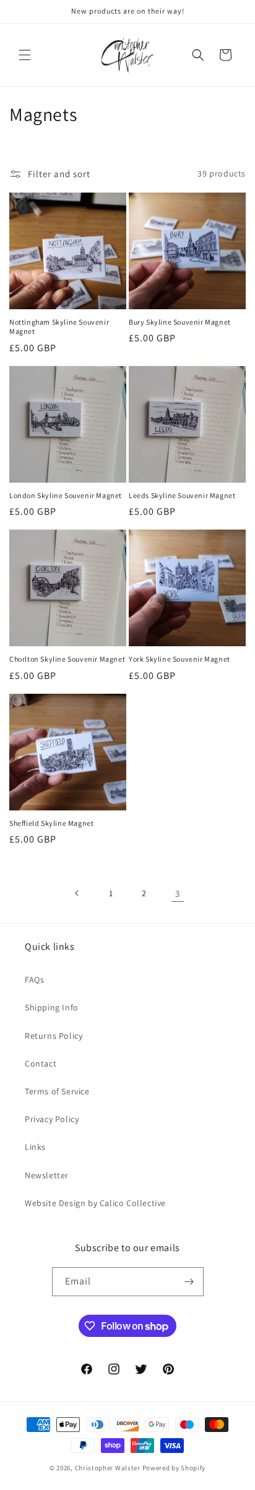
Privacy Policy (52, 1119)
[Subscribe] (189, 1281)
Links (35, 1146)
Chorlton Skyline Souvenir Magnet (67, 659)
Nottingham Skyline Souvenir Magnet (59, 326)
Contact (40, 1063)
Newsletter (47, 1175)
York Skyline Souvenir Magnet (179, 659)
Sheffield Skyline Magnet (51, 823)
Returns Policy (53, 1035)
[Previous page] (77, 893)
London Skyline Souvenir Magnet (65, 495)
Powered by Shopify (174, 1467)
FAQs (34, 979)
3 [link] (177, 893)
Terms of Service (57, 1091)
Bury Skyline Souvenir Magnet (180, 322)
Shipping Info (52, 1007)
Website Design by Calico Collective (95, 1203)
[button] (24, 55)
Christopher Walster (108, 1467)
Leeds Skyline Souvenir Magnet (182, 495)
